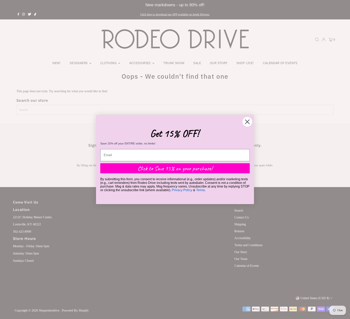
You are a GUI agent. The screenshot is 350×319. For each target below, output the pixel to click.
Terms (200, 190)
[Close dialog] (247, 122)
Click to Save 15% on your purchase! (175, 168)
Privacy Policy (182, 190)
